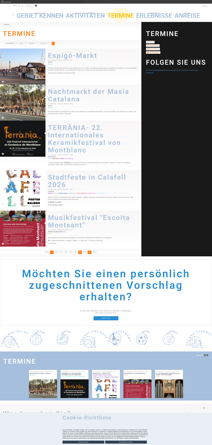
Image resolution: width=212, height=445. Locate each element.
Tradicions (96, 377)
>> (94, 252)
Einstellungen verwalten (126, 442)
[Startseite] (106, 16)
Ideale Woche (154, 49)
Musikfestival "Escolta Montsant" (135, 373)
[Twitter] (4, 5)
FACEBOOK (149, 73)
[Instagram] (12, 5)
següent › (207, 355)
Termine (162, 34)
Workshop (68, 376)
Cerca (53, 43)
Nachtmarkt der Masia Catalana (40, 373)
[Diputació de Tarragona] (106, 2)
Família (74, 376)
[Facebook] (7, 5)
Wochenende (153, 45)
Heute (151, 42)
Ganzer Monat (154, 52)
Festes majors (107, 375)
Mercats (32, 375)
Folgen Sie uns (176, 62)
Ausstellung (81, 376)
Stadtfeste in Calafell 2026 (101, 373)
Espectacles (114, 377)
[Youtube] (9, 5)
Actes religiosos (105, 377)
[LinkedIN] (14, 5)
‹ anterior (205, 355)
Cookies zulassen (83, 442)
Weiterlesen (95, 64)
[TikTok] (16, 5)
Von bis (41, 371)
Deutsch (204, 6)
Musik (100, 375)
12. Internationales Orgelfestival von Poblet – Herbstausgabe (168, 374)
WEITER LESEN (106, 318)
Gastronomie (97, 379)
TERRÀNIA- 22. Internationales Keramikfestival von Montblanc (71, 374)
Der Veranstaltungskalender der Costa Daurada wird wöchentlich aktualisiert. (172, 70)
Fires (63, 376)
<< (46, 252)
